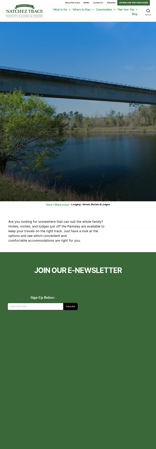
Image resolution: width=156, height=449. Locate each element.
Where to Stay (81, 9)
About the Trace (72, 2)
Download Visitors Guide (133, 2)
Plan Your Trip (126, 9)
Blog (134, 14)
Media (86, 2)
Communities (104, 9)
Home (49, 204)
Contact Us (98, 2)
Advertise (111, 2)
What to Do (60, 9)
